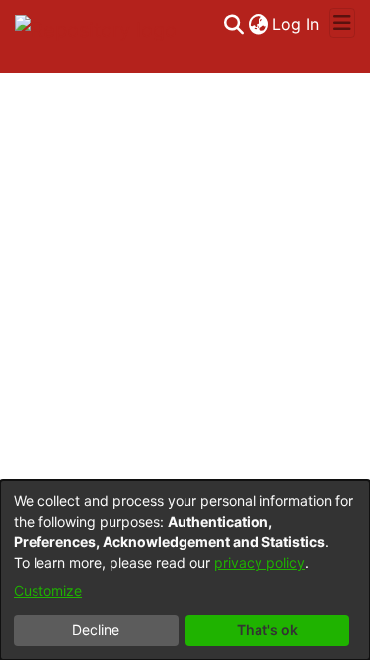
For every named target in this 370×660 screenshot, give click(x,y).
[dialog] (185, 570)
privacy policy (259, 562)
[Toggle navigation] (342, 23)
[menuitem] (258, 24)
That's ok (267, 629)
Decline (95, 629)
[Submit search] (233, 24)
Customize (48, 590)
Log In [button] (296, 24)
